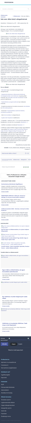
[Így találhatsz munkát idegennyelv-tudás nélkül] (14, 288)
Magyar (14, 344)
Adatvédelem (5, 390)
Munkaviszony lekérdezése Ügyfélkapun (12, 184)
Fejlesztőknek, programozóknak (9, 102)
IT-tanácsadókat (11, 110)
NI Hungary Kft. (20, 131)
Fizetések (4, 413)
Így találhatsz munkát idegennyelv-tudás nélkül (14, 297)
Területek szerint (6, 399)
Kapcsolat (4, 377)
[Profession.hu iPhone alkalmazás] (9, 353)
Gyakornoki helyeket (6, 117)
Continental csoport (22, 129)
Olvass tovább (5, 191)
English (20, 344)
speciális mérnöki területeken (16, 97)
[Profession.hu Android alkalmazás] (20, 353)
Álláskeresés (17, 16)
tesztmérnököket (19, 110)
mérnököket (26, 106)
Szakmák (3, 411)
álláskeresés (16, 159)
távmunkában (7, 115)
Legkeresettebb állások (8, 402)
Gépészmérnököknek (7, 94)
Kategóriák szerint (6, 408)
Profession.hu (8, 2)
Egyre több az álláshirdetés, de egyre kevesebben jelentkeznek (13, 270)
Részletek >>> (24, 122)
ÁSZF (2, 384)
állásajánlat (24, 159)
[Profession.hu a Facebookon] (17, 339)
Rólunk (4, 344)
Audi (15, 129)
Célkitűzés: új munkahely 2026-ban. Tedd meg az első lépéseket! (14, 324)
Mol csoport (10, 129)
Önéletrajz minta (6, 416)
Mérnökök (4, 90)
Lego (2, 131)
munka (10, 159)
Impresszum (4, 365)
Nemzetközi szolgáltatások (9, 368)
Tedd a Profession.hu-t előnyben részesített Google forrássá (16, 175)
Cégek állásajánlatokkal (7, 405)
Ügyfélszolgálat (5, 374)
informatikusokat (6, 108)
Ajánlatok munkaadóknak (8, 362)
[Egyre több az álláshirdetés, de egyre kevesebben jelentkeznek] (15, 261)
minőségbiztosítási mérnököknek (9, 96)
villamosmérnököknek (19, 94)
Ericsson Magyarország (10, 131)
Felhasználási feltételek (7, 387)
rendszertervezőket (6, 112)
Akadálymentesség (6, 393)
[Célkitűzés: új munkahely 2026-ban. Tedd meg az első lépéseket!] (15, 314)
